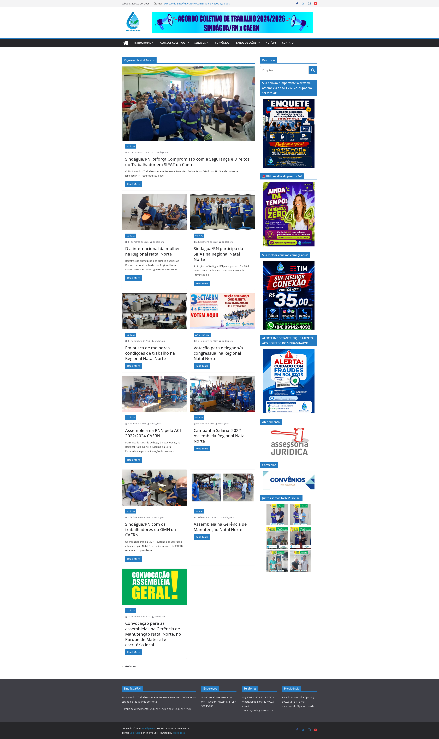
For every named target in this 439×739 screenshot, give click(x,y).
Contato (288, 42)
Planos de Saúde (245, 42)
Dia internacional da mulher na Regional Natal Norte (152, 251)
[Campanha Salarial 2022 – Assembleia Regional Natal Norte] (222, 394)
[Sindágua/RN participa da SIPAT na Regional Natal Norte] (222, 212)
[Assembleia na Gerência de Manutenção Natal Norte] (222, 488)
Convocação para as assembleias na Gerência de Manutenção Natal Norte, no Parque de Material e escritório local (153, 633)
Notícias (271, 42)
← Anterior (129, 666)
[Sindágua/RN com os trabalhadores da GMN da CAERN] (154, 488)
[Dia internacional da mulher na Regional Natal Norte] (154, 212)
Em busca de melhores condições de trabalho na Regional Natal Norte (150, 353)
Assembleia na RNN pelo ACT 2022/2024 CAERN (153, 432)
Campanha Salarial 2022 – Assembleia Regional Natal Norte (220, 435)
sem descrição (202, 335)
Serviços (200, 42)
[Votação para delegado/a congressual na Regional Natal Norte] (222, 311)
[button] (153, 42)
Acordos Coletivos (172, 42)
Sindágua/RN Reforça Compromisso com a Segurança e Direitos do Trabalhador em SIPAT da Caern (187, 161)
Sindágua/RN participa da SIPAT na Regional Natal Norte (218, 254)
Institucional (142, 42)
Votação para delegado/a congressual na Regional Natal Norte (218, 353)
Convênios (222, 42)
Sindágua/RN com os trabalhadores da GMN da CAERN (150, 529)
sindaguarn (162, 152)
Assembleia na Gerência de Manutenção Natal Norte (220, 526)
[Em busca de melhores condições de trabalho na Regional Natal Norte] (154, 311)
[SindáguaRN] (126, 43)
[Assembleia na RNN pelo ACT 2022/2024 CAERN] (154, 394)
